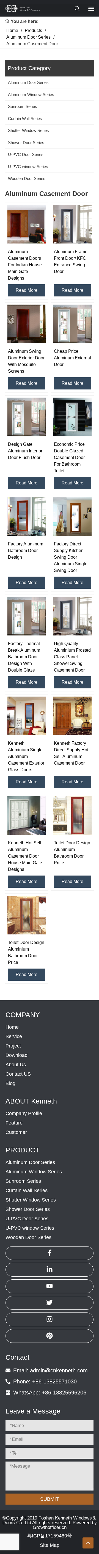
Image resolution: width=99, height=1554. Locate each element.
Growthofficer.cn (50, 1527)
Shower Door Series (26, 142)
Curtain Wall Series (25, 118)
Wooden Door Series (26, 178)
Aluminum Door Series (28, 82)
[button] (48, 9)
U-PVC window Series (28, 166)
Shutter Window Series (28, 130)
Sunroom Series (22, 106)
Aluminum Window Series (31, 94)
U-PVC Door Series (25, 154)
